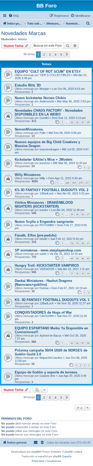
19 (77, 243)
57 (82, 343)
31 (72, 273)
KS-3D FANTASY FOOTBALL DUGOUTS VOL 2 (51, 190)
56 (77, 343)
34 (72, 214)
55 (72, 343)
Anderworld (47, 101)
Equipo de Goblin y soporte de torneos (46, 372)
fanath (43, 238)
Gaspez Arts (47, 375)
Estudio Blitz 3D (28, 85)
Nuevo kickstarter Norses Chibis (40, 98)
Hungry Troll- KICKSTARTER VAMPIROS (47, 265)
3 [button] (50, 54)
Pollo (42, 132)
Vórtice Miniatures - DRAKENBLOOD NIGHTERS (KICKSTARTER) (44, 204)
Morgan (44, 88)
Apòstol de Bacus (50, 335)
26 (77, 122)
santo (43, 253)
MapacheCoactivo (51, 357)
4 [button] (55, 54)
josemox (45, 163)
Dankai (44, 288)
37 (88, 214)
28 (88, 122)
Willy (42, 178)
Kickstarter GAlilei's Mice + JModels (43, 159)
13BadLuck (47, 193)
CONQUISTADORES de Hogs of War (43, 312)
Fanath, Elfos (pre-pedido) (35, 235)
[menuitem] (14, 16)
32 (77, 273)
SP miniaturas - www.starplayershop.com (48, 250)
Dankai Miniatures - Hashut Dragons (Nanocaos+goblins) (43, 283)
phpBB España (62, 456)
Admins (22, 39)
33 (82, 273)
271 (87, 182)
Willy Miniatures (28, 175)
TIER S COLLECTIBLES (55, 75)
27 (82, 122)
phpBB (36, 451)
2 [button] (44, 54)
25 (72, 122)
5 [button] (61, 54)
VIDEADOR (47, 269)
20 (82, 243)
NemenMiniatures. (29, 129)
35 (77, 214)
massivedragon (49, 149)
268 (67, 182)
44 (72, 258)
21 (88, 243)
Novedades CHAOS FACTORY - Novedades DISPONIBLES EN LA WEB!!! (49, 112)
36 (82, 214)
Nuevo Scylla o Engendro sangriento (44, 222)
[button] (66, 54)
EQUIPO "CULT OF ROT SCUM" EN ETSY (48, 71)
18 (72, 243)
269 (74, 182)
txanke (44, 209)
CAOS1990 (47, 315)
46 (82, 258)
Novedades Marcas (23, 33)
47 (88, 258)
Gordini (44, 117)
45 (77, 258)
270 (81, 182)
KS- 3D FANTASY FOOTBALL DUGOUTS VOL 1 (52, 300)
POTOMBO (47, 225)
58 (88, 343)
